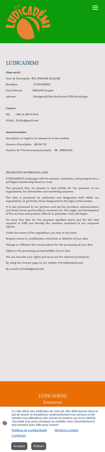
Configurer (19, 435)
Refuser (38, 446)
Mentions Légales (66, 430)
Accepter (19, 446)
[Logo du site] (28, 22)
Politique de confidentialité (29, 430)
